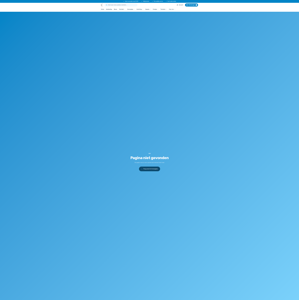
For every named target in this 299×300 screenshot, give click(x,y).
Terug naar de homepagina (149, 169)
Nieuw (115, 9)
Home (102, 9)
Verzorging (130, 9)
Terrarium (162, 9)
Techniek (121, 9)
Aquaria (147, 9)
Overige (155, 9)
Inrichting (139, 9)
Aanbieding (109, 9)
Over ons (171, 9)
